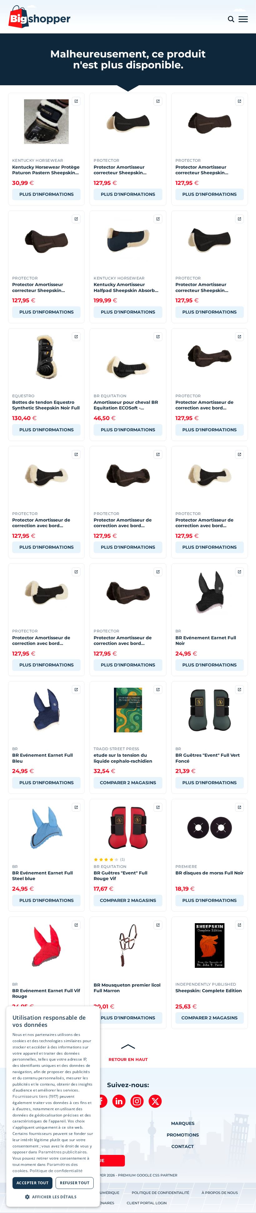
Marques (182, 1123)
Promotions (183, 1135)
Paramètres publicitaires (62, 1152)
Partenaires (102, 1203)
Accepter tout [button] (32, 1183)
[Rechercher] (231, 19)
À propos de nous (220, 1193)
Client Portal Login (147, 1203)
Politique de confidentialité (160, 1193)
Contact (182, 1146)
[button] (53, 1197)
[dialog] (53, 1106)
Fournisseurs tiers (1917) (35, 1096)
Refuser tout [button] (74, 1183)
